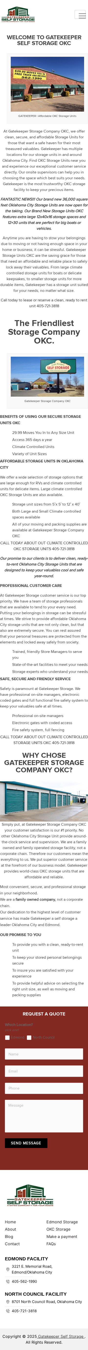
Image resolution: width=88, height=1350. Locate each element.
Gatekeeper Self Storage (61, 1336)
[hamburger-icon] (80, 14)
